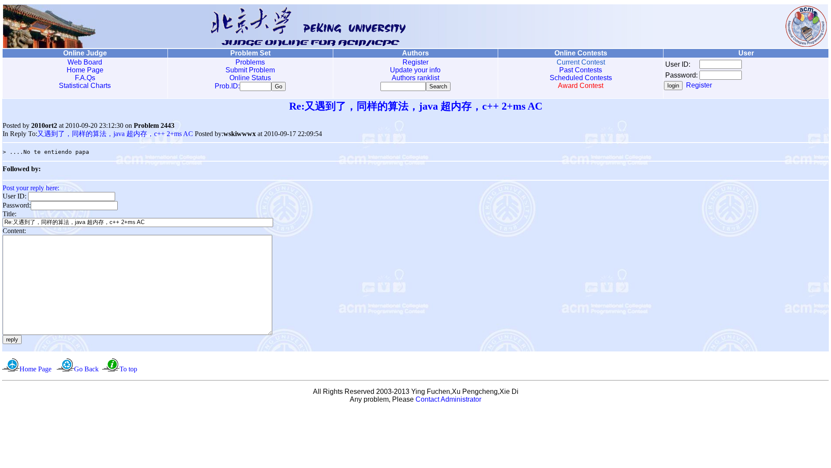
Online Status (250, 77)
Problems (250, 62)
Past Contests (580, 70)
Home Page (85, 70)
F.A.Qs (85, 77)
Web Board (85, 62)
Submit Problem (250, 70)
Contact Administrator (448, 399)
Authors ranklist (415, 77)
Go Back (86, 369)
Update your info (415, 70)
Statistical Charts (85, 85)
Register (415, 62)
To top (128, 369)
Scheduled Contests (581, 77)
